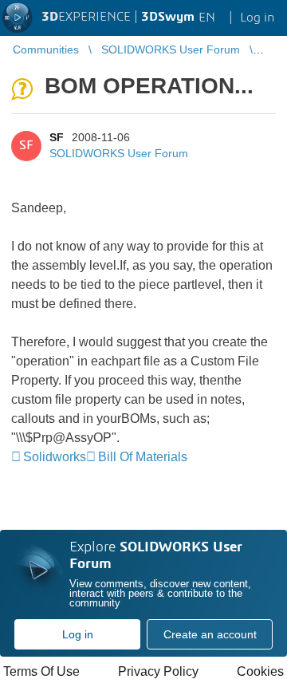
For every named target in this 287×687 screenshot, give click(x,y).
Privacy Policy (158, 671)
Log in (77, 634)
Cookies (260, 671)
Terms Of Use (41, 671)
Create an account (210, 634)
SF (56, 137)
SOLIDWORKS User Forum (118, 153)
